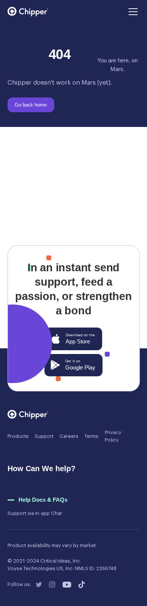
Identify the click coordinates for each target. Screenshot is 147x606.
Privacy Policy (113, 436)
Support (44, 436)
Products (18, 436)
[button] (132, 12)
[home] (28, 11)
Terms (91, 436)
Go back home (33, 212)
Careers (69, 436)
